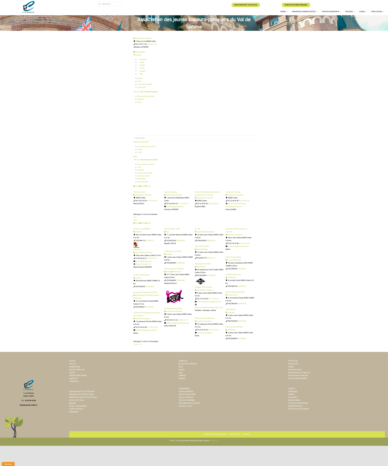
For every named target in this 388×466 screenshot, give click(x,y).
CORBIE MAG (74, 381)
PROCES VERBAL (294, 400)
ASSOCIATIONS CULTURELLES (299, 373)
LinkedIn (142, 71)
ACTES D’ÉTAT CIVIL (76, 400)
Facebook (142, 59)
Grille (143, 186)
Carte (139, 81)
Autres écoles (232, 295)
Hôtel (168, 272)
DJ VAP (197, 229)
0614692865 (210, 275)
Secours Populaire (170, 192)
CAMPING (182, 375)
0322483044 (241, 269)
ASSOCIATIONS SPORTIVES (298, 375)
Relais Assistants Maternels (205, 318)
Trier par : (145, 92)
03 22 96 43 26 (213, 330)
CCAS (181, 373)
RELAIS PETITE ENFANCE (188, 364)
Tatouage (231, 312)
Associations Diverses (143, 38)
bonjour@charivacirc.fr (144, 261)
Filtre (135, 157)
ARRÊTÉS (291, 389)
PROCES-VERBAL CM (76, 370)
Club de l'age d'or (139, 192)
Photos (139, 78)
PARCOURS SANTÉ (295, 370)
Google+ (142, 65)
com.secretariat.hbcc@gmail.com (209, 302)
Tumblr (141, 68)
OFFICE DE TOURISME (187, 400)
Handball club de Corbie (203, 287)
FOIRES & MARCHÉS (186, 391)
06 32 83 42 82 (152, 201)
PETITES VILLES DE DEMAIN (298, 409)
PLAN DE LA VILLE (185, 406)
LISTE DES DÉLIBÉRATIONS (298, 403)
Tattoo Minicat (231, 309)
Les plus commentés (144, 173)
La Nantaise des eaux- (233, 274)
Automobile (201, 267)
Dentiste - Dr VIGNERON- (142, 229)
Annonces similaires (144, 84)
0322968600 (241, 338)
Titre (139, 167)
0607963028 (241, 321)
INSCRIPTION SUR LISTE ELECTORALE (83, 397)
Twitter (141, 62)
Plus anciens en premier (145, 96)
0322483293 (241, 304)
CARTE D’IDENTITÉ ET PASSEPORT (81, 391)
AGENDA (291, 394)
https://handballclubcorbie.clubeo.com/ (209, 307)
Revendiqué (141, 179)
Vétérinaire (231, 330)
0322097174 (210, 258)
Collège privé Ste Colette (172, 251)
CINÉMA (291, 367)
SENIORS (182, 378)
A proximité (141, 87)
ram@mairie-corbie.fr (204, 333)
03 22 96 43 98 (152, 327)
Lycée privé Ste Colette (141, 275)
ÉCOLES (182, 370)
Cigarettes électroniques (205, 232)
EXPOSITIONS (293, 364)
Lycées (137, 278)
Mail (141, 74)
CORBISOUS (183, 361)
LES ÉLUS (72, 364)
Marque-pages (140, 52)
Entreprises (231, 277)
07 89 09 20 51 (152, 258)
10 (140, 344)
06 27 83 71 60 (152, 44)
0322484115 (149, 241)
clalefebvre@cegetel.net (175, 207)
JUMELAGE (73, 378)
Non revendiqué (143, 182)
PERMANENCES (184, 389)
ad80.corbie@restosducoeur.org (178, 323)
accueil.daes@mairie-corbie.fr (238, 246)
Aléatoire (140, 99)
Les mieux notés (143, 176)
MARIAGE (72, 403)
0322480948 (180, 263)
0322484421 (149, 307)
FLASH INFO (292, 397)
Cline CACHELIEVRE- (202, 246)
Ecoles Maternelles (234, 260)
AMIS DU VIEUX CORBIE (187, 394)
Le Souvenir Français (233, 192)
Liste (137, 186)
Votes (139, 102)
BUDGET (72, 373)
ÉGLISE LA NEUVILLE (186, 397)
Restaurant (177, 272)
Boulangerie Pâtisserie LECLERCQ (145, 292)
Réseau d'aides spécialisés (235, 292)
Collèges (169, 254)
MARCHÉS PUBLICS (295, 406)
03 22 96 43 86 (244, 243)
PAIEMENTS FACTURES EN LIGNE (81, 394)
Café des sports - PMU (172, 229)
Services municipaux (234, 235)
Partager (138, 55)
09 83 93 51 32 (182, 320)
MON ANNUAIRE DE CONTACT (189, 403)
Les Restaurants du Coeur (173, 308)
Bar (167, 232)
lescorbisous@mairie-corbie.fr (146, 330)
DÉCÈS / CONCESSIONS (77, 406)
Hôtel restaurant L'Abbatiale (174, 269)
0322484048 (180, 280)
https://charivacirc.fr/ (143, 264)
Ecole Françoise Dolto (233, 257)
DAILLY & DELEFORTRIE (234, 327)
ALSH (181, 367)
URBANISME (73, 412)
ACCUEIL (72, 361)
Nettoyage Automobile (203, 264)
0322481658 (180, 241)
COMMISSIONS (74, 367)
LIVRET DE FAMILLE (76, 409)
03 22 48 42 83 (213, 204)
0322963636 (149, 286)
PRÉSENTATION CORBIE (77, 375)
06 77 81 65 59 (213, 299)
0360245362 (210, 241)
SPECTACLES (293, 361)
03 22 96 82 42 (182, 204)
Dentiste (138, 232)
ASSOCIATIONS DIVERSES (297, 378)
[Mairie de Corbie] (28, 2)
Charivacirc (137, 250)
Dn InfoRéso (214, 441)
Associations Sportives (143, 252)
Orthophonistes (202, 249)
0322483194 (241, 286)
